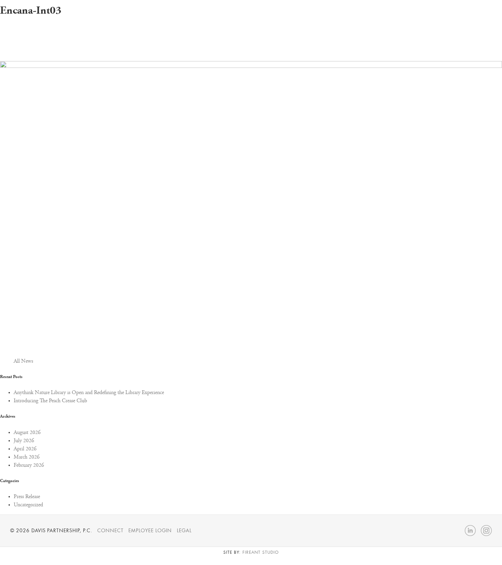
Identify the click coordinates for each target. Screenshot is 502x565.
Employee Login (149, 530)
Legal (184, 530)
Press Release (27, 496)
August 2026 (27, 432)
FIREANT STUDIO (260, 552)
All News (23, 361)
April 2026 (25, 449)
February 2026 (29, 465)
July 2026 (24, 441)
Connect (110, 530)
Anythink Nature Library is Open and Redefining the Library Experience (89, 392)
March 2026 (27, 457)
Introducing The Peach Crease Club (50, 401)
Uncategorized (28, 505)
